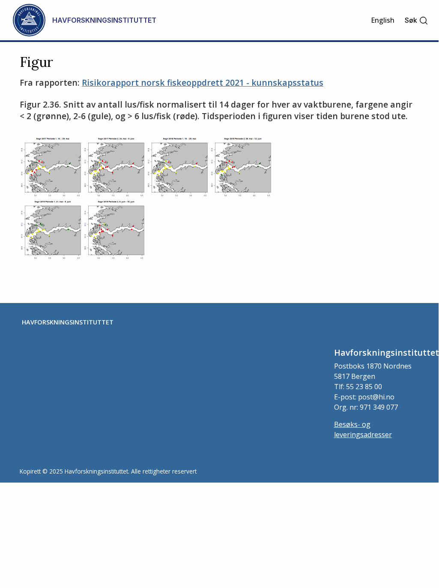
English (382, 20)
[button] (416, 20)
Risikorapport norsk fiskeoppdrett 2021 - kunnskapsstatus (202, 82)
